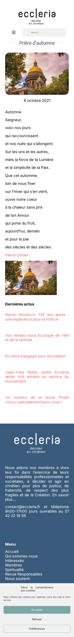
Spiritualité (14, 569)
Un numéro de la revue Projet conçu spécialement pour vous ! (37, 399)
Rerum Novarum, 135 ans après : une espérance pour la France (37, 316)
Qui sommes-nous (21, 556)
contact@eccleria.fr (24, 506)
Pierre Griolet (16, 255)
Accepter (37, 609)
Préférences (37, 628)
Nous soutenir (17, 578)
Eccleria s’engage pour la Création (35, 356)
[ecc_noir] (37, 5)
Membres (13, 565)
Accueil (11, 551)
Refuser (37, 619)
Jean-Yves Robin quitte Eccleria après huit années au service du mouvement (37, 376)
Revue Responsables (23, 574)
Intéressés (14, 560)
